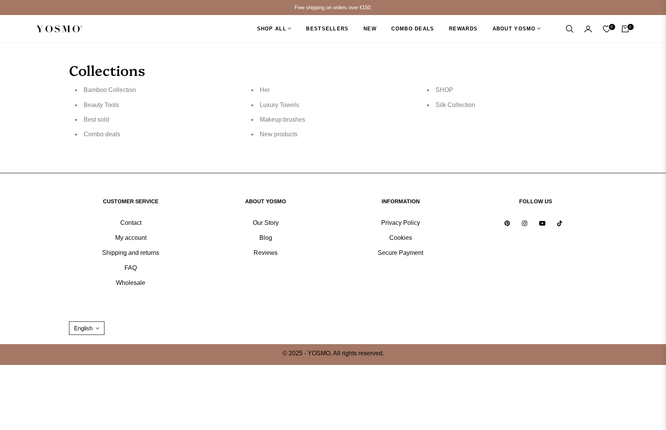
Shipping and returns (130, 252)
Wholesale (130, 282)
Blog (265, 237)
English (83, 328)
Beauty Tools (101, 105)
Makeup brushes (282, 119)
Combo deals (102, 134)
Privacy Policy (400, 222)
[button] (569, 28)
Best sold (96, 119)
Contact (130, 222)
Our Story (266, 222)
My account (130, 237)
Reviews (266, 252)
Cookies (400, 237)
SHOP (444, 90)
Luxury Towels (279, 105)
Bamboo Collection (110, 90)
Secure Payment (400, 252)
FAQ (130, 267)
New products (279, 134)
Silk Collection (455, 105)
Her (265, 90)
